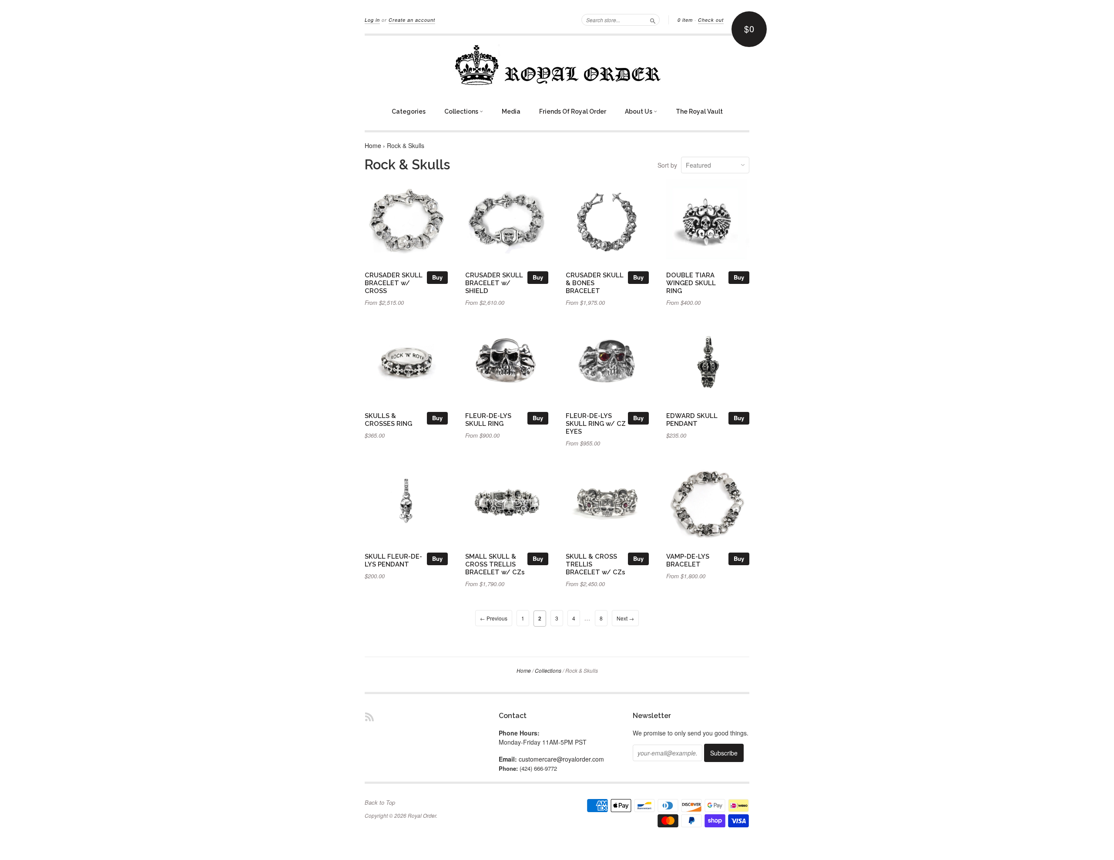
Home (373, 145)
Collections (462, 111)
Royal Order (422, 815)
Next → (625, 618)
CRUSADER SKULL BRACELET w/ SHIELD (494, 282)
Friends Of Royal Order (572, 111)
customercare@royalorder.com (561, 759)
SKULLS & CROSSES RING (388, 419)
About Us (639, 111)
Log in (372, 20)
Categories (409, 111)
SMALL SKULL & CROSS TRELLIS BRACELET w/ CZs (495, 564)
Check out (711, 20)
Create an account (412, 20)
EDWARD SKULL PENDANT (692, 419)
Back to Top (380, 802)
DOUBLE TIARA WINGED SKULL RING (691, 282)
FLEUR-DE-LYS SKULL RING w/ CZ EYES (596, 423)
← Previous (493, 618)
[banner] (557, 64)
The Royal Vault (699, 111)
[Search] (652, 19)
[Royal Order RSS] (369, 717)
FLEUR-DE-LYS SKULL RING (488, 419)
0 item (685, 20)
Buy (437, 277)
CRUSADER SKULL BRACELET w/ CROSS (394, 282)
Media (511, 111)
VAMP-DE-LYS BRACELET (687, 560)
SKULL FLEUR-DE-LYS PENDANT (393, 560)
